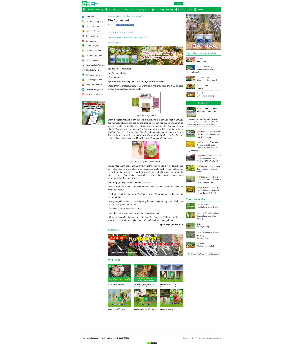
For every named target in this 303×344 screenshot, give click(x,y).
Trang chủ (89, 16)
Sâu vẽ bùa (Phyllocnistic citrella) (205, 244)
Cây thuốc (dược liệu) (94, 55)
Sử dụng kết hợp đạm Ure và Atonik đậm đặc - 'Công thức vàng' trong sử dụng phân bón (202, 146)
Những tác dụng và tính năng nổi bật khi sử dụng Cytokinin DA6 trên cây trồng (208, 158)
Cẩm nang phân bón (93, 79)
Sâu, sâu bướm (137, 16)
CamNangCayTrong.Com (95, 3)
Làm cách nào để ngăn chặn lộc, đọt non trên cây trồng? (208, 169)
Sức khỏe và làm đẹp (93, 94)
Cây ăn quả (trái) (92, 46)
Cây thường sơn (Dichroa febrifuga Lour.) (206, 78)
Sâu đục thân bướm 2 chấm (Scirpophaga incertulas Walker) (207, 216)
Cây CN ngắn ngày (92, 31)
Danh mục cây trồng (94, 9)
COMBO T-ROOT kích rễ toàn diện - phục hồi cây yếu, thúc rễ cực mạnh (208, 134)
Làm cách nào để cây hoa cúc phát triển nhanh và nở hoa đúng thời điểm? (207, 190)
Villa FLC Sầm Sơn (114, 230)
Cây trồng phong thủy (94, 21)
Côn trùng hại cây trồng (118, 9)
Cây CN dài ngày (92, 26)
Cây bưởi (122, 32)
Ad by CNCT (179, 48)
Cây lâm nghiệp (91, 60)
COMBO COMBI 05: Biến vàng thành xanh (208, 109)
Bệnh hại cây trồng (141, 9)
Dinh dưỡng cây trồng (163, 9)
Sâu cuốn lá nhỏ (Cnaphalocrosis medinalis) (207, 205)
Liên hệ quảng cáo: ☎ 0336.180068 (114, 338)
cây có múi (143, 37)
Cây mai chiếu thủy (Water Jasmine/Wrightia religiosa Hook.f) (201, 69)
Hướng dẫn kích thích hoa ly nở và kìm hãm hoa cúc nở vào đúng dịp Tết (208, 179)
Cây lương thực (91, 36)
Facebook (95, 338)
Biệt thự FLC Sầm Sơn (115, 42)
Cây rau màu (90, 41)
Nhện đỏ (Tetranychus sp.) (203, 225)
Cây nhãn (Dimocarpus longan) (205, 94)
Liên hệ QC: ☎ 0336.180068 (125, 25)
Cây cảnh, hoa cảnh (93, 50)
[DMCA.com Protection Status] (151, 343)
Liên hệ (200, 9)
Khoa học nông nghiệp (94, 89)
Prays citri (136, 37)
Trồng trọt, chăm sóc (93, 84)
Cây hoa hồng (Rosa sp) (202, 86)
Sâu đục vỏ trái (127, 37)
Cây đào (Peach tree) (201, 60)
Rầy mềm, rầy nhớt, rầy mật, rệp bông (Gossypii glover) (208, 235)
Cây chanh (129, 32)
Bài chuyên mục (185, 9)
